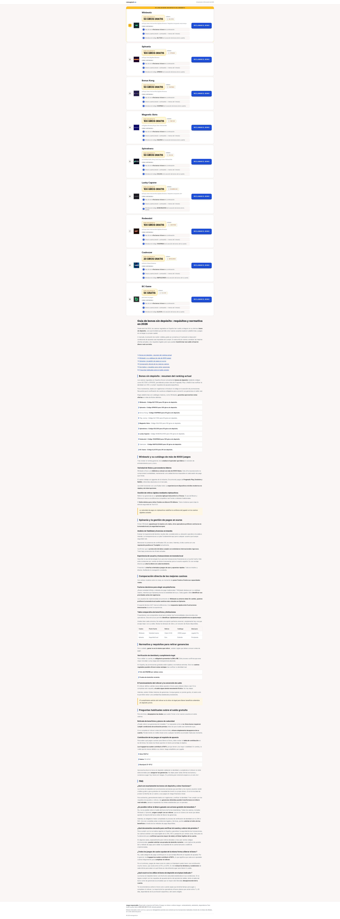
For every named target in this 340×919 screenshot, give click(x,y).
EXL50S (171, 155)
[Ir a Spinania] (136, 59)
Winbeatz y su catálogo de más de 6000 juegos (155, 358)
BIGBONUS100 (174, 189)
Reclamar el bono (201, 25)
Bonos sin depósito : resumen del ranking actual (155, 355)
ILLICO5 (164, 293)
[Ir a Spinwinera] (136, 161)
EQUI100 (172, 121)
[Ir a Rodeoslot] (136, 231)
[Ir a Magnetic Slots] (136, 127)
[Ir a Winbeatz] (136, 25)
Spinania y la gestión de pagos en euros (152, 361)
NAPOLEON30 (172, 259)
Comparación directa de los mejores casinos (154, 364)
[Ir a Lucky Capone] (136, 196)
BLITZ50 (171, 19)
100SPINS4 (173, 225)
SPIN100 (172, 53)
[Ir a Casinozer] (136, 265)
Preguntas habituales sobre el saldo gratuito (154, 370)
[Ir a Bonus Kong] (136, 93)
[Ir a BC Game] (136, 299)
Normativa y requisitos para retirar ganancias (154, 367)
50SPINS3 (171, 87)
